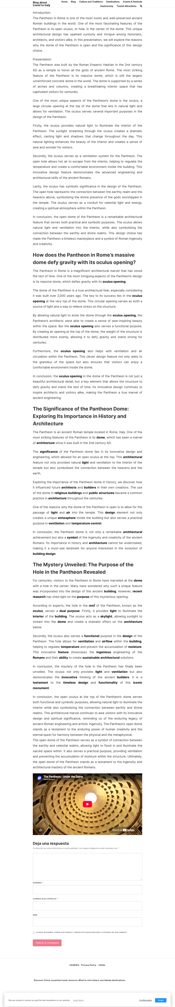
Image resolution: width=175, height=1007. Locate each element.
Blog (73, 1)
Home (64, 1)
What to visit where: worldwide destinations (101, 980)
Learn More (78, 1000)
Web (35, 915)
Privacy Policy (88, 965)
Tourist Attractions (126, 6)
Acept (160, 1000)
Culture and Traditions (91, 1)
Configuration (145, 1000)
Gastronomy (106, 6)
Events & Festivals (132, 1)
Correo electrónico (45, 899)
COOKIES (74, 965)
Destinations (113, 1)
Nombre (38, 883)
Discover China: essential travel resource (56, 980)
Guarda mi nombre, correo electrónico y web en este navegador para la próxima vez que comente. (81, 932)
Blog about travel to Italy (41, 4)
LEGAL (102, 965)
